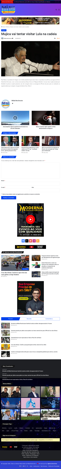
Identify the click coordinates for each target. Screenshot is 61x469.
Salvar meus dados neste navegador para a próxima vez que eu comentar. (21, 194)
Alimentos (4, 428)
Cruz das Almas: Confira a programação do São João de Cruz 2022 (28, 344)
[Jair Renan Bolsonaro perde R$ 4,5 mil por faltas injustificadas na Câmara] (30, 391)
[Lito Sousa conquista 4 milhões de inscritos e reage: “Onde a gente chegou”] (10, 391)
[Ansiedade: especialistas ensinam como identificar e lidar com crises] (10, 403)
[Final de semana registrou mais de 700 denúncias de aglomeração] (36, 258)
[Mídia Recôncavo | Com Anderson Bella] (8, 10)
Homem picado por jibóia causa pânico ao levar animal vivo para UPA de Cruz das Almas (34, 330)
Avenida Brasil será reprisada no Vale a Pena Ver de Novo (26, 337)
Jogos (7, 430)
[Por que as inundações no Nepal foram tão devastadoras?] (50, 414)
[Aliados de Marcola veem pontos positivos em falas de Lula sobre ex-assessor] (10, 414)
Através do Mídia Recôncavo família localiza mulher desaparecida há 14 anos (31, 323)
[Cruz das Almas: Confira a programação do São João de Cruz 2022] (5, 347)
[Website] (13, 103)
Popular (10, 318)
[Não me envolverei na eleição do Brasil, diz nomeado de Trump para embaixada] (51, 141)
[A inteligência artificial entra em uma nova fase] (50, 403)
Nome (3, 180)
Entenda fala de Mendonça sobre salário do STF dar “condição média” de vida (30, 149)
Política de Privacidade (53, 466)
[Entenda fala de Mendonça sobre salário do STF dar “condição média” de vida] (30, 141)
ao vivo (10, 428)
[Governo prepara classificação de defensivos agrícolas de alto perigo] (30, 414)
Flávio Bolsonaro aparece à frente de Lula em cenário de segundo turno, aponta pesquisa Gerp (10, 149)
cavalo (15, 428)
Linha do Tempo (14, 430)
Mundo (25, 430)
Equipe (45, 428)
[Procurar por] (56, 10)
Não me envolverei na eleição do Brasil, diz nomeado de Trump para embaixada (50, 149)
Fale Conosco (44, 466)
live (21, 430)
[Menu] (59, 10)
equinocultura (39, 428)
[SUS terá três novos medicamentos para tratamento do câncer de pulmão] (30, 403)
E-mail (3, 187)
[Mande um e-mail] (12, 38)
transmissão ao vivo (46, 430)
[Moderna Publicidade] (30, 20)
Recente (29, 318)
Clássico (21, 428)
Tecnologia (37, 430)
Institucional (36, 466)
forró (3, 430)
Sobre (31, 430)
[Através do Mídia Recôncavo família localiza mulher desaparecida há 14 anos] (5, 326)
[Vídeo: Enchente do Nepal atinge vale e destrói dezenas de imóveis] (50, 391)
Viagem (54, 430)
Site (33, 187)
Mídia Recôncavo (8, 38)
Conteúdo (27, 428)
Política (7, 26)
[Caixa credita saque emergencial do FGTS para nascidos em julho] (36, 274)
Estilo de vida (52, 428)
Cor (33, 428)
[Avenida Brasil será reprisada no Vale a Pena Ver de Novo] (5, 340)
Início (3, 26)
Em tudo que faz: (48, 463)
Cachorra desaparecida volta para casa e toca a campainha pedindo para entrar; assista (34, 351)
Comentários (49, 318)
